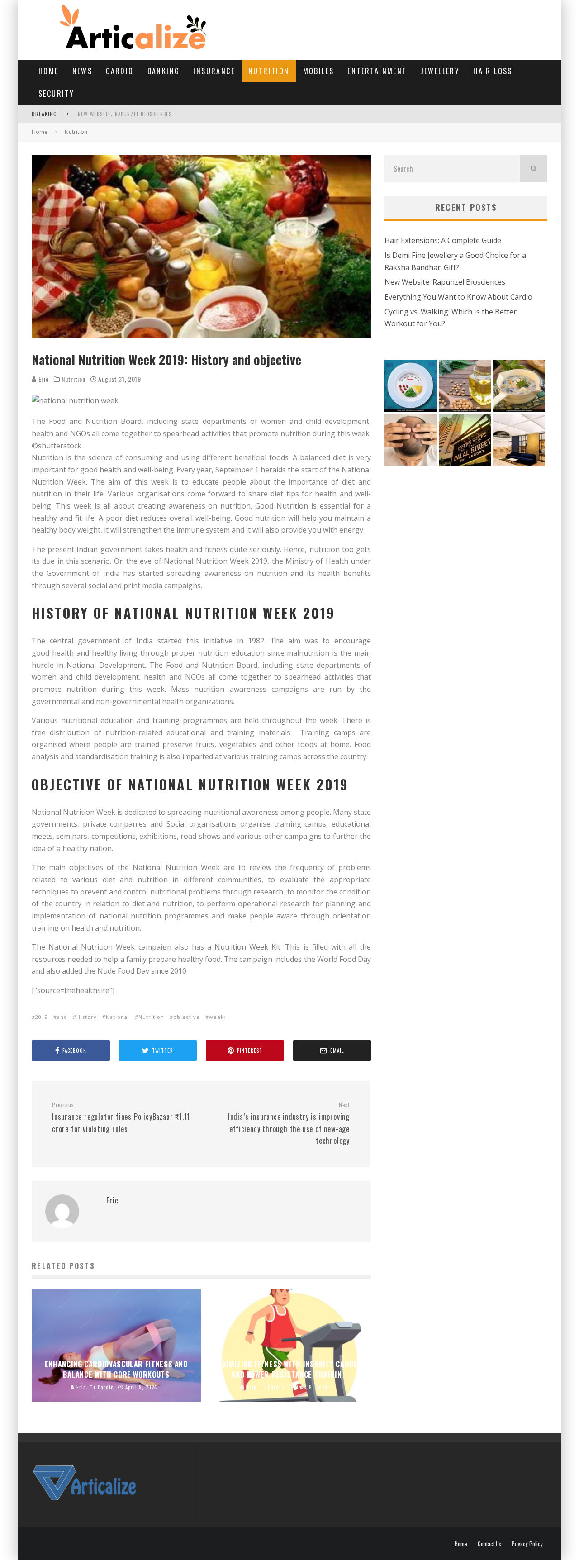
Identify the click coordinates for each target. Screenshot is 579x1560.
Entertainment (377, 71)
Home (48, 71)
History (86, 1016)
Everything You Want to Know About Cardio (458, 297)
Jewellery (440, 71)
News (82, 71)
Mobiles (318, 71)
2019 (41, 1016)
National (117, 1016)
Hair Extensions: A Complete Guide (442, 240)
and (62, 1016)
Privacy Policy (527, 1543)
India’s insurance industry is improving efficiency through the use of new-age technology (289, 1123)
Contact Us (489, 1543)
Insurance (214, 71)
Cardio (119, 71)
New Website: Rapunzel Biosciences (125, 114)
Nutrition (269, 71)
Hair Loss (493, 71)
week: (217, 1016)
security (56, 93)
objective (186, 1016)
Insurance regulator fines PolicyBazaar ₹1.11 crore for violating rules (121, 1117)
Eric (43, 379)
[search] (533, 168)
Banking (163, 71)
